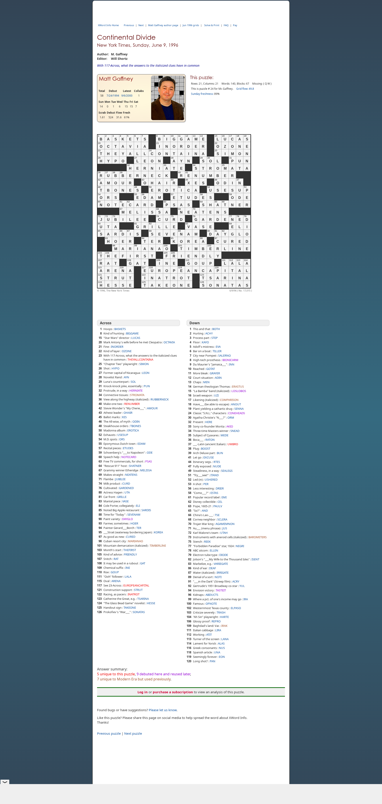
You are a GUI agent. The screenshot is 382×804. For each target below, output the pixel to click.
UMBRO (232, 444)
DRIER (220, 488)
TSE (217, 515)
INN (231, 364)
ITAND (214, 475)
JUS (224, 528)
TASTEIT (221, 590)
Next (141, 25)
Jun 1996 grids (191, 25)
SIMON (144, 364)
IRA (245, 599)
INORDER (117, 347)
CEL (220, 502)
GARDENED (126, 488)
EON (222, 657)
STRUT (138, 590)
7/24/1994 (113, 95)
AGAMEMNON (225, 524)
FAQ (226, 25)
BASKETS (120, 329)
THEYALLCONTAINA (140, 359)
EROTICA (133, 430)
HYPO (115, 368)
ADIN (218, 378)
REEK (207, 542)
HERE (208, 422)
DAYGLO (127, 519)
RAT (116, 559)
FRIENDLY (130, 554)
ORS (122, 439)
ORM (230, 417)
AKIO (229, 426)
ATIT (209, 635)
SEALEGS (227, 471)
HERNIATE (136, 390)
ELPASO (236, 608)
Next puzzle (133, 733)
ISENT (255, 559)
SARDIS (146, 510)
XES (124, 417)
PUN (147, 386)
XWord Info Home (108, 25)
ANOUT (236, 404)
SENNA (239, 409)
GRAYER (215, 373)
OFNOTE (211, 604)
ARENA (115, 581)
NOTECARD (128, 457)
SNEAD (234, 431)
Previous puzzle (109, 733)
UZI (216, 395)
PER (205, 484)
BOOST (205, 449)
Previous (129, 25)
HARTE (224, 617)
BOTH (216, 329)
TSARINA (143, 599)
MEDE (224, 435)
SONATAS (139, 612)
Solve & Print (211, 25)
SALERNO (224, 355)
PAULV (217, 506)
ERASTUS (238, 386)
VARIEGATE (221, 564)
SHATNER (135, 466)
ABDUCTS (212, 595)
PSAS (148, 461)
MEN (206, 382)
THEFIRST (129, 550)
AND (205, 511)
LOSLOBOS (238, 391)
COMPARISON (229, 400)
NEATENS (131, 475)
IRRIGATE (223, 573)
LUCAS (135, 338)
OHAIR (128, 413)
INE (127, 568)
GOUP (115, 572)
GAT (142, 563)
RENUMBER (132, 404)
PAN (212, 661)
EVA (218, 347)
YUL (242, 586)
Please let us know (163, 710)
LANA (225, 639)
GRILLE (121, 497)
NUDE (217, 466)
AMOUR (152, 408)
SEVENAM (133, 515)
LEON (145, 373)
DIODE (223, 555)
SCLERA (222, 519)
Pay (235, 25)
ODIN (136, 421)
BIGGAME (132, 333)
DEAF (212, 568)
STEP (214, 338)
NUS (222, 648)
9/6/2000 (126, 95)
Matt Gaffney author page (163, 25)
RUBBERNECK (160, 399)
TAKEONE (130, 608)
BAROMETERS (257, 537)
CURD (126, 484)
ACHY (209, 333)
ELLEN (214, 550)
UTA (127, 492)
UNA (217, 652)
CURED (130, 537)
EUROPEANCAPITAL (136, 585)
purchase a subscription (173, 692)
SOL (133, 382)
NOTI (218, 577)
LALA (128, 577)
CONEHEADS (236, 413)
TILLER (217, 351)
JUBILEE (120, 479)
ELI (138, 506)
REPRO (216, 621)
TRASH (221, 612)
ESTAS (214, 493)
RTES (217, 462)
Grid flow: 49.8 (245, 89)
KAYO (205, 342)
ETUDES (128, 448)
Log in (143, 692)
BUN (220, 453)
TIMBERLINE (158, 546)
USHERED (211, 480)
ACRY (235, 581)
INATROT (133, 594)
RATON (210, 440)
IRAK (224, 626)
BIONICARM (230, 360)
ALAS (221, 643)
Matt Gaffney (116, 79)
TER (138, 528)
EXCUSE (208, 457)
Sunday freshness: (202, 94)
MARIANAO (135, 541)
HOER (134, 523)
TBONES (135, 426)
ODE (150, 452)
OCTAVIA (169, 342)
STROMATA (137, 395)
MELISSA (146, 470)
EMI (224, 497)
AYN (126, 377)
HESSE (151, 603)
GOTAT (210, 369)
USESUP (122, 435)
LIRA (218, 630)
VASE (125, 501)
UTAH (224, 533)
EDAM (141, 444)
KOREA (158, 532)
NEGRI (240, 546)
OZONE (127, 351)
